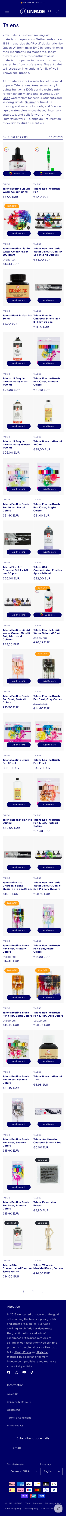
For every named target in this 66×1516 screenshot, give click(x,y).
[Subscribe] (53, 1448)
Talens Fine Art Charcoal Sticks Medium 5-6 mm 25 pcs (18, 885)
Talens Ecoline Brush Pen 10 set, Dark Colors (48, 1014)
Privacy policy (14, 1508)
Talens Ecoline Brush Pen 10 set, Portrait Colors (46, 823)
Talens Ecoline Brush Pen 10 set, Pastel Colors (16, 507)
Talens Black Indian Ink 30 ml (17, 317)
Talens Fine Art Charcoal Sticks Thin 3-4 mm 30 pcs (46, 318)
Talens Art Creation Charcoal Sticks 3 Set (47, 1141)
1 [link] (23, 1291)
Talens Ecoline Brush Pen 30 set (16, 761)
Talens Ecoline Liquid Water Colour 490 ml (47, 631)
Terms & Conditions (19, 1417)
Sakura (30, 102)
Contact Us (13, 1409)
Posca (26, 1352)
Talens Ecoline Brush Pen (46, 190)
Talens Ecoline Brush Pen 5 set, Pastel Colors (46, 948)
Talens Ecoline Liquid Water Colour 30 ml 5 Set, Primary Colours (47, 885)
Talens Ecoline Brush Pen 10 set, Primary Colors (46, 381)
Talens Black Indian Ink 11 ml (48, 1078)
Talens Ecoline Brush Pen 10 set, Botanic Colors (16, 1079)
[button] (7, 11)
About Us (12, 1394)
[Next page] (42, 1291)
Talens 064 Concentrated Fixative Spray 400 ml (47, 570)
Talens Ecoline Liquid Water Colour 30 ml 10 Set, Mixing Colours (47, 251)
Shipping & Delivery (19, 1402)
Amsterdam (40, 85)
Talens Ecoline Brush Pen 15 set (46, 761)
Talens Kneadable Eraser (44, 1204)
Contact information (52, 1508)
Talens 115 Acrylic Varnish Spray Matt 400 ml (15, 381)
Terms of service (33, 1503)
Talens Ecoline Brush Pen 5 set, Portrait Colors (16, 699)
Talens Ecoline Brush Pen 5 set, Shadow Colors (16, 1142)
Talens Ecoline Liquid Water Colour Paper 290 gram (16, 251)
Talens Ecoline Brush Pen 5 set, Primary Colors (16, 948)
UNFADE (18, 1503)
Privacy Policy (15, 1425)
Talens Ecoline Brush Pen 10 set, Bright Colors (46, 507)
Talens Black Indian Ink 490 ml (48, 443)
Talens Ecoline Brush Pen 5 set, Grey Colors (47, 698)
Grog (17, 1352)
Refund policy (31, 1508)
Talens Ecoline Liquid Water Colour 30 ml (16, 190)
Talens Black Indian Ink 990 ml (17, 821)
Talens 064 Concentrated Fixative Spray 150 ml (17, 1268)
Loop (53, 1347)
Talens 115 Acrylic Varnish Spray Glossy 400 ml (16, 444)
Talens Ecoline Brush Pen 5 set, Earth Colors (17, 1014)
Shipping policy (53, 1503)
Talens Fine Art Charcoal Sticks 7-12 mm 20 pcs (16, 570)
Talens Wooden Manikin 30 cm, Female (48, 1267)
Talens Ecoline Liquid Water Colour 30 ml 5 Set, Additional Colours (16, 634)
